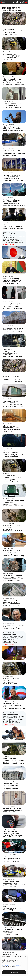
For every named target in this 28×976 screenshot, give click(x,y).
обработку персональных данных (11, 965)
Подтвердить (14, 972)
